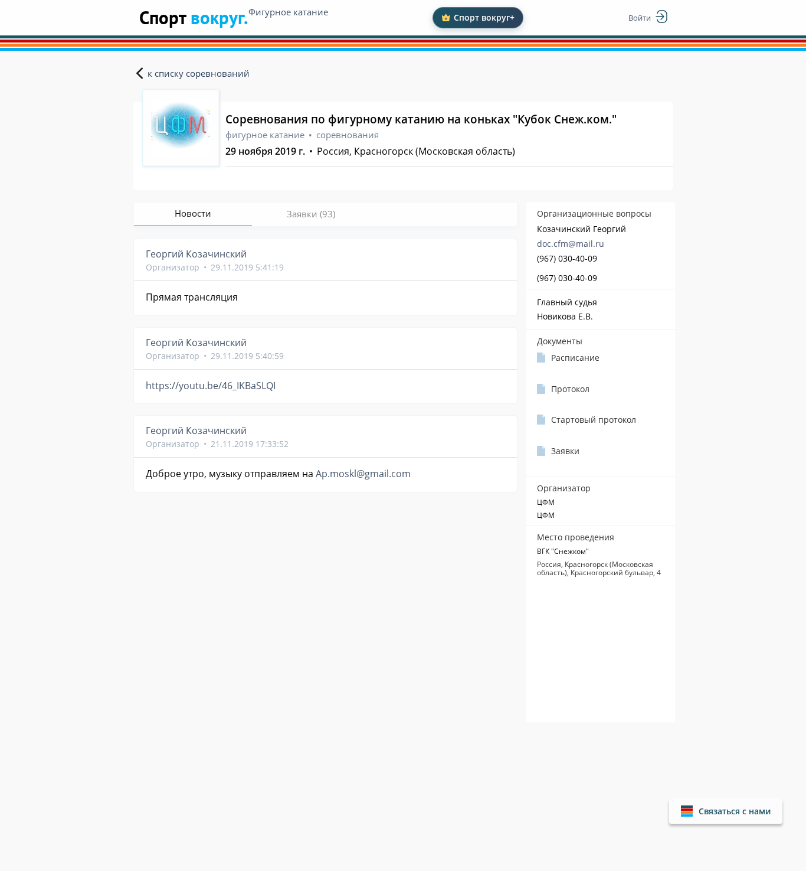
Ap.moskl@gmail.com (363, 473)
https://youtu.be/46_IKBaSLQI (211, 385)
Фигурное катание (288, 12)
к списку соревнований (199, 73)
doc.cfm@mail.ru (570, 244)
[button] (725, 811)
